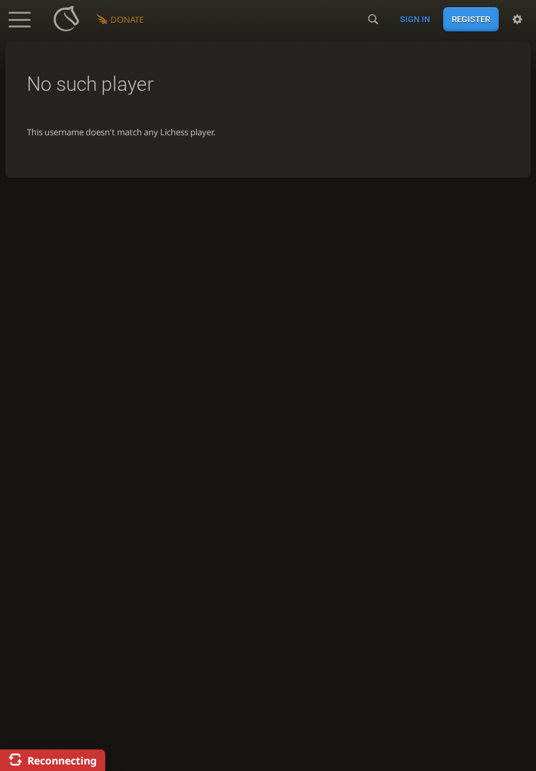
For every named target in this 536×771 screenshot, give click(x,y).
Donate (127, 19)
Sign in (415, 19)
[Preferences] (517, 19)
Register (471, 19)
